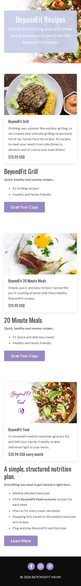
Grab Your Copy (24, 207)
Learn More (21, 541)
